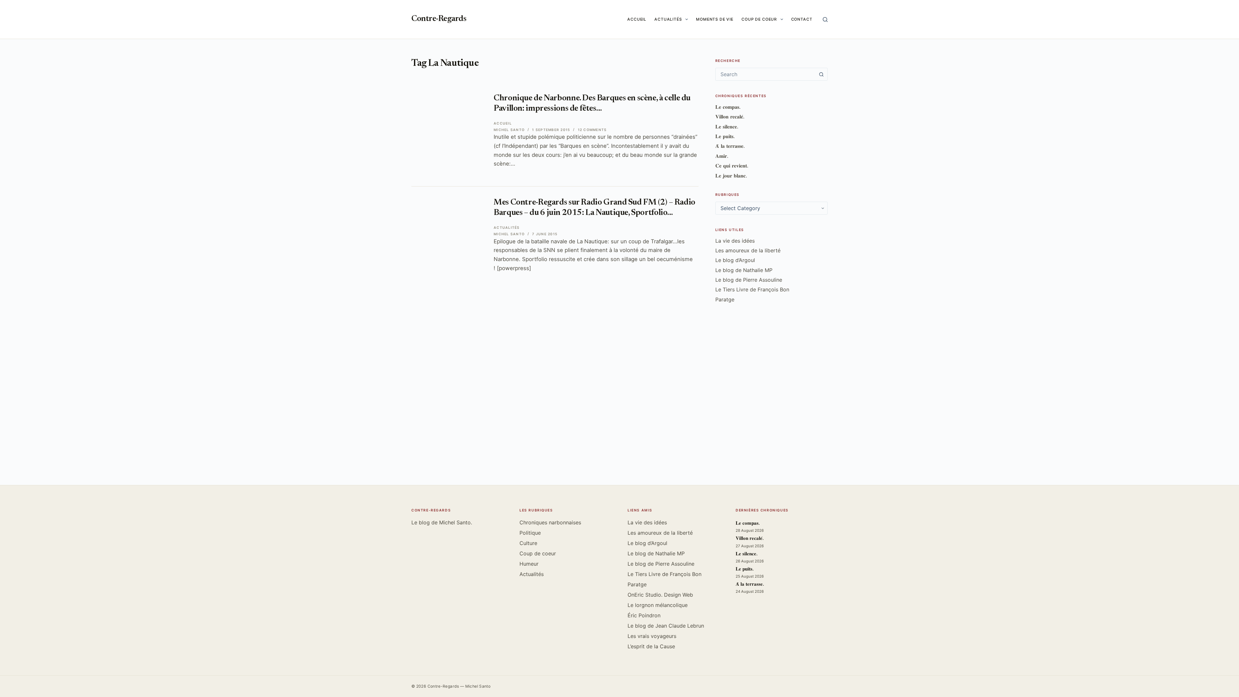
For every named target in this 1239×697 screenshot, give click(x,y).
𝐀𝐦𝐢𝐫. (721, 156)
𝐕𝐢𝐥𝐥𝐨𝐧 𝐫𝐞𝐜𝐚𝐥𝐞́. (729, 116)
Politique (530, 533)
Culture (528, 543)
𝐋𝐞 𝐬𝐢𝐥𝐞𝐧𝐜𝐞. (726, 126)
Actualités (668, 19)
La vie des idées (735, 240)
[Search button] (821, 74)
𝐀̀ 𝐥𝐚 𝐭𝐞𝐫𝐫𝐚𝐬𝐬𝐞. (730, 146)
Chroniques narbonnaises (550, 522)
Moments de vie (714, 19)
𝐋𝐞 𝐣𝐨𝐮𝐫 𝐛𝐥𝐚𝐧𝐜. (731, 175)
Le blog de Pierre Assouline (748, 280)
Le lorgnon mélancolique (658, 605)
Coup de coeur (759, 19)
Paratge (724, 299)
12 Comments (592, 130)
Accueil (636, 19)
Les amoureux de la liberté (748, 250)
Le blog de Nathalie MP (743, 270)
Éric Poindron (644, 615)
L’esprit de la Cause (651, 646)
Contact (801, 19)
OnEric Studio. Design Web (660, 594)
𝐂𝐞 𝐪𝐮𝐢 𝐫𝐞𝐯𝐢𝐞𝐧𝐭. (731, 165)
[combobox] (765, 74)
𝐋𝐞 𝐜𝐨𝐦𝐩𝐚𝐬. (727, 107)
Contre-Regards (438, 19)
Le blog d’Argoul (735, 260)
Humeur (529, 564)
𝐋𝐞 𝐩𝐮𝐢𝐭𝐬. (725, 136)
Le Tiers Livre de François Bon (752, 289)
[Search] (825, 19)
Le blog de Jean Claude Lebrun (666, 625)
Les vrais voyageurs (652, 636)
